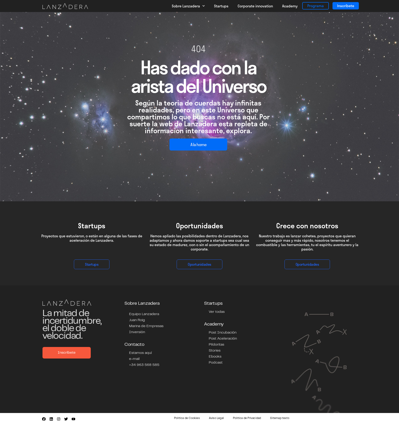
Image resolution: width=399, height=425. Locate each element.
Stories (215, 350)
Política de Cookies (187, 418)
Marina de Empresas (146, 326)
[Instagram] (58, 419)
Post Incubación (222, 332)
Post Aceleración (223, 338)
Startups (221, 6)
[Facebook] (44, 419)
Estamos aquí (140, 353)
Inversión (137, 332)
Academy (290, 6)
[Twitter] (66, 419)
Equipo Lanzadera (144, 314)
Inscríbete (345, 6)
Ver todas (217, 311)
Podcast (216, 362)
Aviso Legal (216, 418)
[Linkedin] (51, 419)
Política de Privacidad (247, 418)
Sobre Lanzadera (186, 6)
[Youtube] (73, 419)
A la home (198, 144)
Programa (315, 6)
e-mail (134, 359)
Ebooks (215, 356)
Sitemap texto (279, 418)
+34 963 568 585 (144, 365)
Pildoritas (216, 344)
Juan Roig (137, 320)
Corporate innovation (255, 6)
